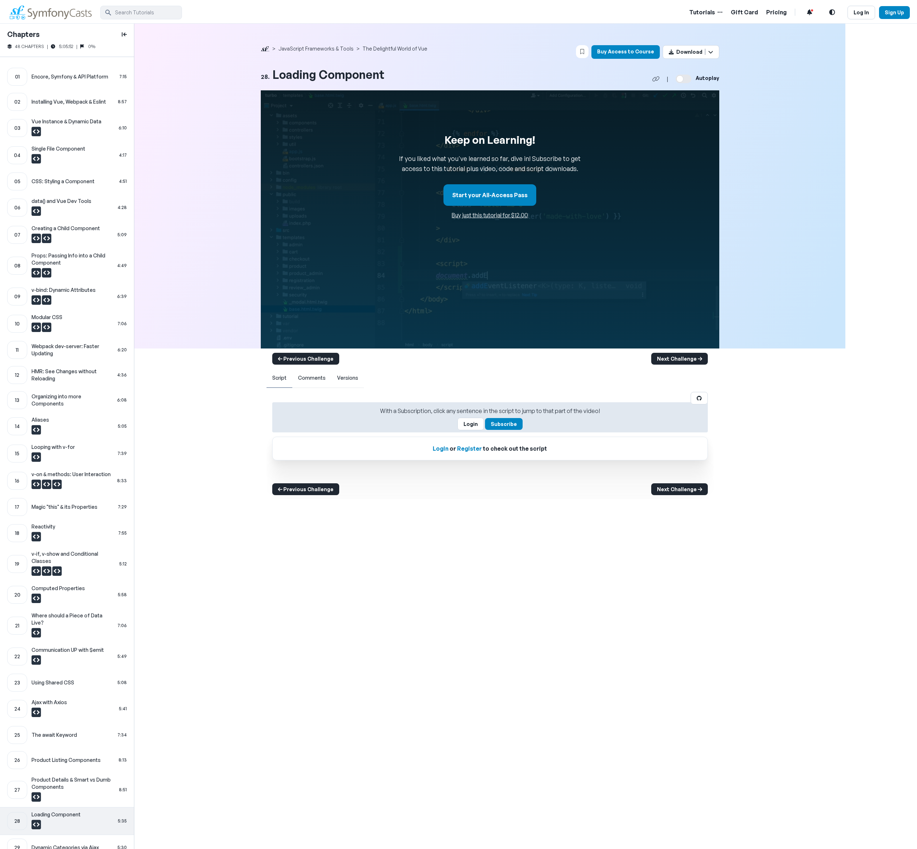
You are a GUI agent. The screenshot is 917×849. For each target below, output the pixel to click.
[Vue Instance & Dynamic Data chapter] (67, 128)
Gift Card (744, 12)
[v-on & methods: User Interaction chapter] (67, 481)
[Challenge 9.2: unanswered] (46, 301)
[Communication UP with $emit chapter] (67, 656)
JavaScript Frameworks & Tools (316, 49)
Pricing (776, 12)
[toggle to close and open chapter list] (124, 34)
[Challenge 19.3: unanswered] (57, 573)
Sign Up (894, 12)
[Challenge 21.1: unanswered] (36, 634)
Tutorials (702, 12)
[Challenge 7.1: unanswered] (37, 240)
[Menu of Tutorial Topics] (719, 12)
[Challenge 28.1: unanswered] (36, 826)
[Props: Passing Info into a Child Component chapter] (67, 265)
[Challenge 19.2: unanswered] (47, 573)
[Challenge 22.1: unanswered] (36, 661)
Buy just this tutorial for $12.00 (490, 215)
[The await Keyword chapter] (67, 735)
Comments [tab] (312, 378)
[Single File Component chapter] (67, 155)
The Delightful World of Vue (395, 49)
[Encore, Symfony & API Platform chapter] (67, 77)
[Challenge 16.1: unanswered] (37, 486)
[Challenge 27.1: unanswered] (36, 798)
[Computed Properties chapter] (67, 595)
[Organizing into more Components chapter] (67, 400)
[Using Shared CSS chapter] (67, 683)
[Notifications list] (809, 12)
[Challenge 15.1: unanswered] (36, 459)
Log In (861, 12)
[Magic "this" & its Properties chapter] (67, 507)
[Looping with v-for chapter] (67, 454)
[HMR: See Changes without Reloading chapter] (67, 375)
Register (469, 448)
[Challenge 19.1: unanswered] (37, 573)
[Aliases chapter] (67, 426)
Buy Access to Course (625, 51)
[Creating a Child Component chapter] (67, 235)
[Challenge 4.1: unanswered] (36, 160)
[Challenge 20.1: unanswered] (36, 600)
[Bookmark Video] (582, 51)
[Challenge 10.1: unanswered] (37, 329)
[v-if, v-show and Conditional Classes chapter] (67, 564)
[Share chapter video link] (655, 79)
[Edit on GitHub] (699, 398)
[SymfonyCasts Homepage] (53, 12)
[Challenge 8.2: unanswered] (46, 274)
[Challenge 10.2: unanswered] (46, 329)
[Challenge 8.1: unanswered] (37, 274)
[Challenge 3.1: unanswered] (36, 133)
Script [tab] (279, 378)
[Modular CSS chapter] (67, 324)
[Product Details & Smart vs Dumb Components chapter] (67, 789)
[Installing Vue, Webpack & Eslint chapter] (67, 102)
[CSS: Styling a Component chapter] (67, 181)
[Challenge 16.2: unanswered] (47, 486)
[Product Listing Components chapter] (67, 760)
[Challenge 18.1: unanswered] (36, 538)
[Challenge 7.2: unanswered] (46, 240)
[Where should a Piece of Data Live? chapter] (67, 625)
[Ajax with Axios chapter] (67, 709)
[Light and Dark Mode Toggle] (832, 12)
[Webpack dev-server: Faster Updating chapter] (67, 350)
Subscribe (504, 424)
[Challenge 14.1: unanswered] (36, 431)
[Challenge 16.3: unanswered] (57, 486)
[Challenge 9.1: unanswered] (37, 301)
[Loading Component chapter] (67, 821)
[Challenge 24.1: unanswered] (36, 714)
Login (471, 424)
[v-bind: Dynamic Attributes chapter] (67, 296)
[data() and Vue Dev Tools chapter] (67, 208)
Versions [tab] (347, 378)
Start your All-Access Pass (490, 195)
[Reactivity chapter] (67, 533)
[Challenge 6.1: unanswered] (36, 213)
